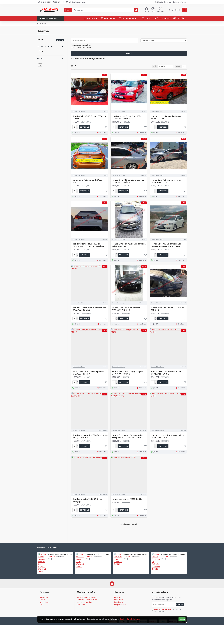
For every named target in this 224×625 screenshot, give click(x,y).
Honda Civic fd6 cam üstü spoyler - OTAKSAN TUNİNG (128, 181)
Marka (40, 59)
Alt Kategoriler (45, 46)
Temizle (60, 40)
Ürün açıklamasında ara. (82, 47)
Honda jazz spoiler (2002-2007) (127, 499)
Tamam (182, 619)
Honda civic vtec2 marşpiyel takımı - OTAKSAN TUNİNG (168, 436)
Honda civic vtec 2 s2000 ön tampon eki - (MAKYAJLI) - (90, 436)
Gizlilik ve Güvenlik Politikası (130, 619)
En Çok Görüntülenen (48, 548)
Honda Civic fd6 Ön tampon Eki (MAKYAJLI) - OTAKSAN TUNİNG (166, 245)
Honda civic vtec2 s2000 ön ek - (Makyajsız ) (87, 500)
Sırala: (155, 66)
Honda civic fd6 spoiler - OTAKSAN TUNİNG (168, 309)
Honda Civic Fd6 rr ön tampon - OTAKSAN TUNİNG (127, 309)
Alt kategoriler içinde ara (82, 45)
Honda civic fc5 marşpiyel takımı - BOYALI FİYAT (167, 117)
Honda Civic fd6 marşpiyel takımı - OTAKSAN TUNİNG (167, 181)
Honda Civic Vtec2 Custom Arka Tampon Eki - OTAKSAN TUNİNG (127, 436)
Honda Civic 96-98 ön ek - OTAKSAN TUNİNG (89, 117)
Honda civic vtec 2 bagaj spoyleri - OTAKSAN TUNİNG (128, 372)
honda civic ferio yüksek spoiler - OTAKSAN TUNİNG (88, 372)
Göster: (178, 66)
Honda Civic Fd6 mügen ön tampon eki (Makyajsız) (129, 245)
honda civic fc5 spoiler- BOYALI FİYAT (87, 181)
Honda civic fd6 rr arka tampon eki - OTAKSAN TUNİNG (89, 309)
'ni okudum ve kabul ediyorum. (167, 610)
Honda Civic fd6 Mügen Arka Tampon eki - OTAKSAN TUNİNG (88, 245)
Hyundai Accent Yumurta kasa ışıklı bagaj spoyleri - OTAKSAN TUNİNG (60, 554)
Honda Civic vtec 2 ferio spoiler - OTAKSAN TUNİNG (166, 372)
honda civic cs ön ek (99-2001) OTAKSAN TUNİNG (126, 117)
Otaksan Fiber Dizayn (79, 111)
